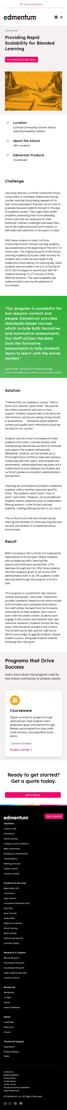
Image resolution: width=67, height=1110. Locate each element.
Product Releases (11, 1051)
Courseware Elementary (17, 903)
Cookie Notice (10, 1081)
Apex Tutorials (10, 913)
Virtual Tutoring (11, 928)
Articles (7, 1002)
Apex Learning (10, 933)
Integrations (9, 1046)
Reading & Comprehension (16, 853)
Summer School (11, 868)
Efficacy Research (11, 958)
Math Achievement (12, 848)
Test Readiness (11, 858)
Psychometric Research (14, 963)
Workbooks (9, 992)
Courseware (9, 893)
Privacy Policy (10, 1078)
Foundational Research (14, 968)
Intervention (9, 833)
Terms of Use (10, 1084)
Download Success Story (21, 59)
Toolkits (7, 997)
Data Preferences (11, 1090)
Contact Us (9, 1072)
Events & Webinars (12, 1007)
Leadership (9, 1022)
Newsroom (9, 1027)
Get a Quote (33, 795)
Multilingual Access (12, 863)
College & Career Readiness (16, 843)
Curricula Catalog (11, 873)
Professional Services (13, 938)
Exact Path (8, 908)
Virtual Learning (11, 838)
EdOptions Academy (13, 923)
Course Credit (10, 828)
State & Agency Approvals (15, 973)
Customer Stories (11, 977)
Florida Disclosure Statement (17, 1087)
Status (6, 1056)
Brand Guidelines (11, 1075)
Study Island (9, 918)
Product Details (20, 749)
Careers (7, 1032)
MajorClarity (9, 888)
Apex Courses (10, 898)
